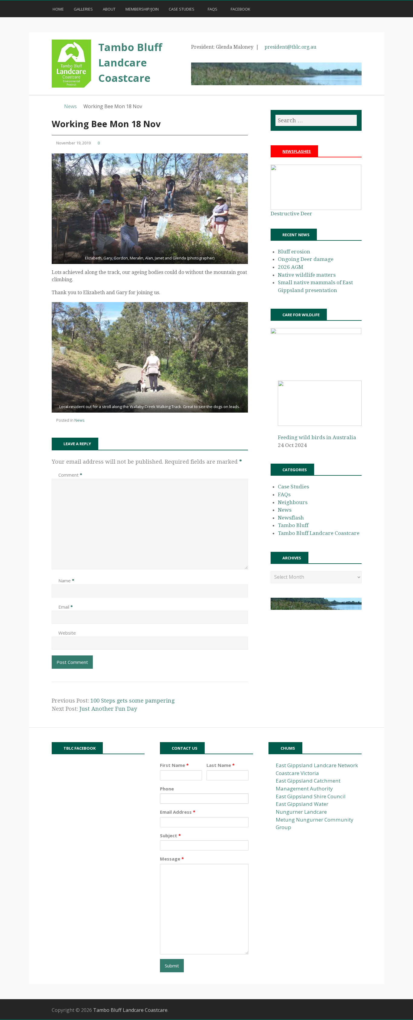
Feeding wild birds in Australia (317, 437)
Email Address (177, 812)
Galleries (83, 9)
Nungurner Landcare (301, 811)
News (79, 420)
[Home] (54, 106)
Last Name (221, 765)
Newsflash (291, 518)
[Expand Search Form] (364, 8)
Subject (170, 835)
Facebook (240, 9)
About (109, 9)
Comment (70, 475)
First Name (174, 765)
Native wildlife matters (307, 275)
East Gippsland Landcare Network (317, 765)
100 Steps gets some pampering (132, 700)
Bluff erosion (294, 252)
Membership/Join (142, 9)
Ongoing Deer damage (305, 259)
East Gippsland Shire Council (311, 796)
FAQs (212, 9)
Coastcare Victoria (297, 773)
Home (58, 9)
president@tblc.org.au (290, 47)
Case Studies (181, 9)
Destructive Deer (291, 214)
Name (66, 581)
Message (172, 859)
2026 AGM (290, 267)
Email (65, 607)
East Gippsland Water (302, 803)
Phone (167, 789)
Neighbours (292, 502)
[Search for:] (315, 120)
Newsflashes (296, 151)
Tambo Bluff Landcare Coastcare (130, 62)
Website (67, 633)
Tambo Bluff (293, 525)
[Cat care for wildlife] (316, 332)
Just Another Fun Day (108, 709)
